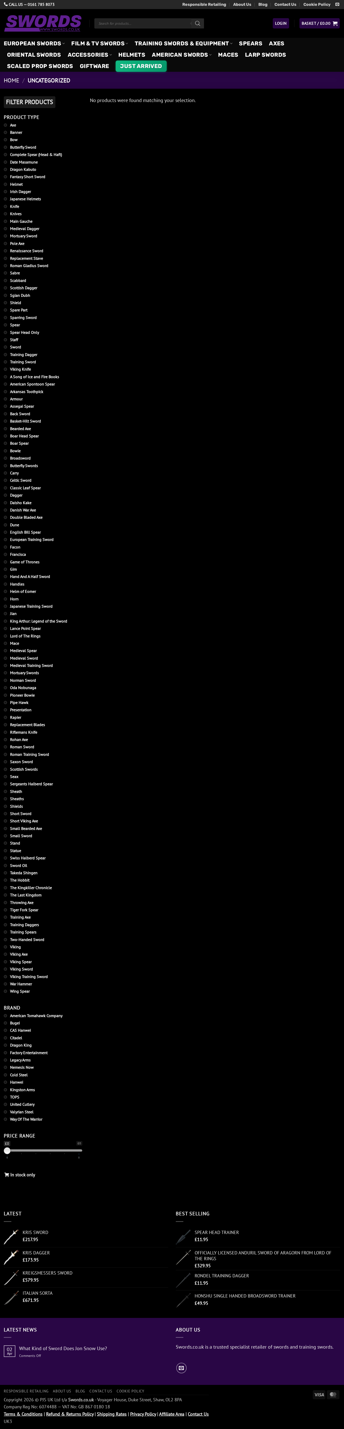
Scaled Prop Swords (40, 66)
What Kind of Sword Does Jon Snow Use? (63, 1348)
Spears (250, 43)
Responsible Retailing (204, 4)
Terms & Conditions (23, 1414)
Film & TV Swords (98, 43)
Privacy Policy (143, 1414)
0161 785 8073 (41, 4)
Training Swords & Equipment (182, 43)
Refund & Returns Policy (69, 1414)
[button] (281, 23)
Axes (277, 43)
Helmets (131, 54)
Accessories (88, 54)
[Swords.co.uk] (43, 23)
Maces (228, 54)
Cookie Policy (317, 4)
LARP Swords (265, 54)
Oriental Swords (34, 54)
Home (11, 80)
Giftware (94, 66)
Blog (262, 4)
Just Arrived (141, 66)
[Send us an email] (337, 4)
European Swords (32, 43)
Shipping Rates (112, 1414)
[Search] (197, 23)
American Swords (180, 54)
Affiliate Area (171, 1414)
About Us (242, 4)
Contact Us (285, 4)
